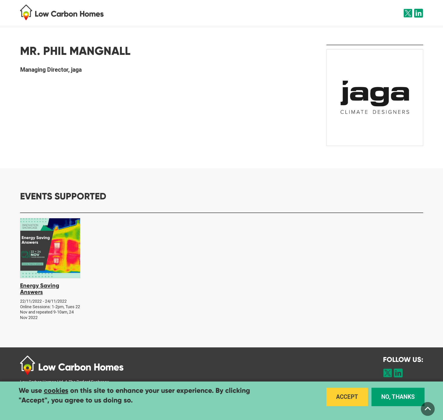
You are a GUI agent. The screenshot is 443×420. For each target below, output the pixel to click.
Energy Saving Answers (39, 289)
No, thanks (398, 396)
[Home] (73, 12)
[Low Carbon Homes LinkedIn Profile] (418, 14)
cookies (56, 390)
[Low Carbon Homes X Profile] (408, 14)
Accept (347, 396)
